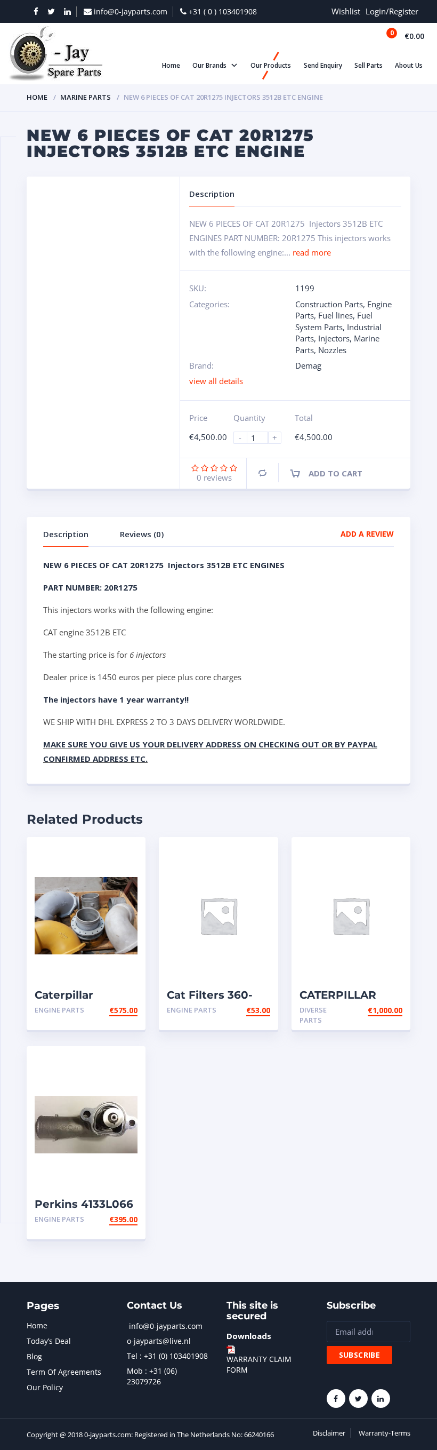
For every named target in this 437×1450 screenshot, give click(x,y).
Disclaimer (329, 1433)
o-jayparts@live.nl (159, 1341)
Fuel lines (335, 315)
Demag (308, 365)
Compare (262, 473)
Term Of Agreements (64, 1372)
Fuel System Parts (334, 321)
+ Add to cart (108, 1010)
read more (312, 252)
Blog (34, 1356)
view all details (216, 381)
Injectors (334, 338)
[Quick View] (126, 854)
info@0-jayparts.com (166, 1326)
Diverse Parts (313, 1015)
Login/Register (392, 11)
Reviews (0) (142, 534)
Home (37, 97)
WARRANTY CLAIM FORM (259, 1364)
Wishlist (345, 11)
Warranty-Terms (384, 1433)
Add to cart (335, 473)
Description (65, 534)
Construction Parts (329, 304)
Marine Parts (85, 97)
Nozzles (332, 350)
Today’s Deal (49, 1341)
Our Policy (45, 1387)
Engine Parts (59, 1010)
